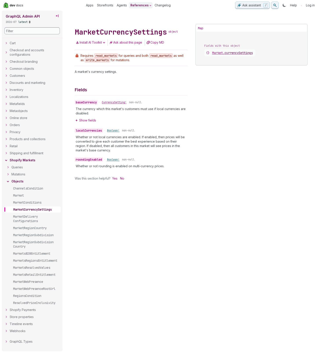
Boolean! (113, 130)
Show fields (87, 120)
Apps (89, 5)
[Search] (275, 5)
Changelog (163, 5)
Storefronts (105, 5)
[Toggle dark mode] (284, 5)
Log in (310, 5)
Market (232, 53)
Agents (122, 5)
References (139, 5)
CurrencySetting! (114, 102)
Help (293, 5)
